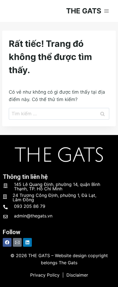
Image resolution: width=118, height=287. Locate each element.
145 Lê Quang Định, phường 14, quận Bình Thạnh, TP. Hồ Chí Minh (57, 186)
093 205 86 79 (29, 206)
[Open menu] (106, 11)
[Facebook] (7, 242)
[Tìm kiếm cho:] (59, 113)
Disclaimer (77, 275)
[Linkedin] (27, 242)
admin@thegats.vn (33, 216)
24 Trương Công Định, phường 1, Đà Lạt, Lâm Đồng (54, 197)
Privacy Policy (45, 275)
